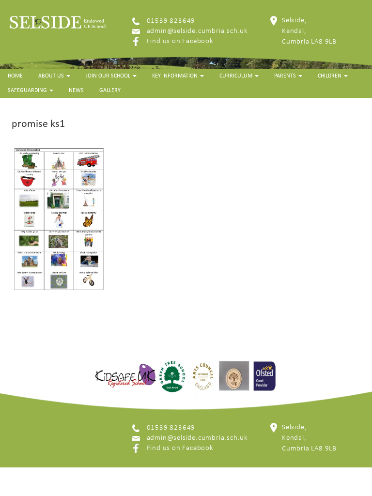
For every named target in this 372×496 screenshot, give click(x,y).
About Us (51, 76)
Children (330, 76)
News (76, 90)
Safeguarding (28, 90)
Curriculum (236, 76)
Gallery (110, 90)
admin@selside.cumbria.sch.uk (197, 31)
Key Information (175, 76)
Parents (285, 76)
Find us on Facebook (180, 41)
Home (15, 76)
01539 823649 (171, 21)
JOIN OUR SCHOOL (109, 76)
